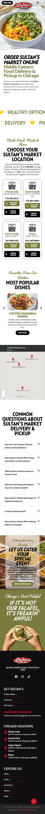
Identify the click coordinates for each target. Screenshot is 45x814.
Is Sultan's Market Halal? (15, 511)
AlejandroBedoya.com (28, 810)
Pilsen (11, 754)
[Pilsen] (5, 756)
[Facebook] (16, 676)
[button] (4, 308)
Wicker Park (14, 731)
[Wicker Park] (5, 732)
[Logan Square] (5, 747)
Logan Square (14, 745)
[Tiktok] (29, 676)
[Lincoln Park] (5, 739)
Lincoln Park (14, 738)
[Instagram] (22, 676)
